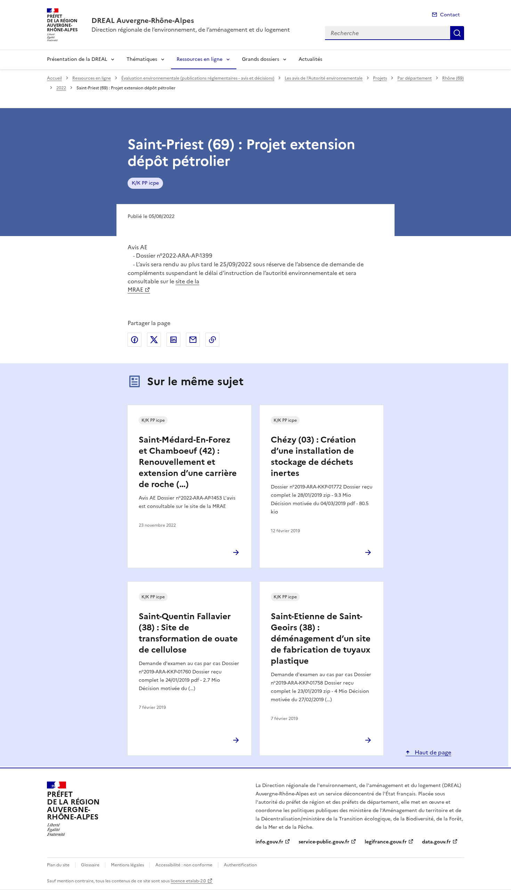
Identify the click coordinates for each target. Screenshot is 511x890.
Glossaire (90, 865)
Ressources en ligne (199, 59)
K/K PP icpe (145, 183)
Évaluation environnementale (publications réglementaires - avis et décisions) (197, 78)
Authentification (240, 865)
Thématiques (142, 59)
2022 (61, 88)
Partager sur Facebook (134, 340)
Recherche (457, 33)
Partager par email (193, 340)
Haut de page (432, 752)
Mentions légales (127, 865)
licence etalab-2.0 (188, 881)
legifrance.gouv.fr (386, 842)
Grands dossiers (260, 59)
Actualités (310, 59)
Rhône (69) (453, 78)
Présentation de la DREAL (77, 59)
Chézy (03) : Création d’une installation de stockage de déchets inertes (313, 456)
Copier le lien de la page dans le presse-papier (212, 340)
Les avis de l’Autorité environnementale (324, 78)
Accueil (54, 78)
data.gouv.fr (436, 842)
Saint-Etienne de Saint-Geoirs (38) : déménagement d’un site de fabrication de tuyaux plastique (321, 638)
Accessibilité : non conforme (183, 865)
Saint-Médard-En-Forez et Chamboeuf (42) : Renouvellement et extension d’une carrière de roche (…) (188, 462)
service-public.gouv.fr (324, 842)
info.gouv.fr (269, 842)
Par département (414, 78)
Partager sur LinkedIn (173, 340)
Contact (450, 14)
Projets (380, 78)
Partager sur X (154, 340)
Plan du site (58, 865)
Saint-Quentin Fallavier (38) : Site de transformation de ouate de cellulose (188, 633)
